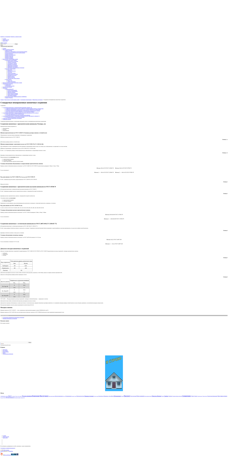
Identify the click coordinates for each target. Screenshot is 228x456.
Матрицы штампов (11, 92)
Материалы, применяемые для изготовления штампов (16, 51)
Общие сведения (8, 50)
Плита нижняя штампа (148, 396)
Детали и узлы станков (18, 396)
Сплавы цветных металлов (177, 396)
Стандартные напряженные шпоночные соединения (13, 317)
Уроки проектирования (212, 396)
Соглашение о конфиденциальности (7, 448)
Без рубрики (5, 350)
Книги (4, 352)
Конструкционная (59, 396)
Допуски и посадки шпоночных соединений (12, 118)
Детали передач (8, 79)
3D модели (5, 349)
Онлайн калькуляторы (7, 86)
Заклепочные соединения (13, 61)
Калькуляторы (6, 351)
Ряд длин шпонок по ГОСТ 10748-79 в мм (14, 113)
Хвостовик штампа (222, 396)
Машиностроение (89, 396)
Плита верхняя (133, 396)
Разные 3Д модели (9, 97)
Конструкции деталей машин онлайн (10, 59)
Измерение (35, 396)
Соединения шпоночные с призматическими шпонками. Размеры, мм (17, 107)
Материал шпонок (7, 119)
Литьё (75, 396)
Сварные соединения (12, 62)
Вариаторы (10, 69)
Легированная (68, 396)
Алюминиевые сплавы (4, 396)
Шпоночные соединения (13, 65)
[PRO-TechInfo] (3, 42)
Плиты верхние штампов (13, 93)
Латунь (64, 396)
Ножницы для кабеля (108, 396)
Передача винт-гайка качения (14, 78)
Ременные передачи (12, 70)
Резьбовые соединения (12, 64)
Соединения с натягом (12, 63)
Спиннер (170, 396)
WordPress (11, 451)
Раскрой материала (9, 53)
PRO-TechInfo (6, 450)
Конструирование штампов (8, 49)
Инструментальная (52, 396)
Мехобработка (100, 396)
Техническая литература (8, 83)
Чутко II (2, 451)
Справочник (186, 396)
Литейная (73, 396)
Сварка (166, 396)
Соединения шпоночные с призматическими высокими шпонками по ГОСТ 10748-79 (21, 112)
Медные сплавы (96, 396)
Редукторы (10, 72)
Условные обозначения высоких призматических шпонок (17, 115)
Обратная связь (6, 39)
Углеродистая (205, 396)
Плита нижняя (140, 396)
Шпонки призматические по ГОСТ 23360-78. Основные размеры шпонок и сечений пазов (24, 108)
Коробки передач (11, 76)
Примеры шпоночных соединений (10, 318)
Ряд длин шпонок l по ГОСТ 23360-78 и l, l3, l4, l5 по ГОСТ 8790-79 (19, 111)
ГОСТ (9, 396)
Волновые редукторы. (12, 75)
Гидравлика (13, 396)
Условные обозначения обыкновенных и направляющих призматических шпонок (22, 110)
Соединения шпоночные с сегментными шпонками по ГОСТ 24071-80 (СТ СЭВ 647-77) (21, 116)
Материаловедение (80, 396)
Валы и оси (10, 80)
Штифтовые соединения (13, 66)
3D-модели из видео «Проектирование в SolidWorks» (16, 96)
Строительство (199, 396)
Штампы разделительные (10, 54)
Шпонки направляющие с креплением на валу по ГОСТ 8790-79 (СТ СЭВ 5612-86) (23, 109)
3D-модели (5, 88)
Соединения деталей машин (11, 60)
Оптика (122, 396)
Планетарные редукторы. (13, 74)
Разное (162, 396)
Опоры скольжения (11, 81)
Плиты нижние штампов (13, 94)
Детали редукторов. (12, 73)
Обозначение (117, 396)
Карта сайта (5, 40)
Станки (195, 396)
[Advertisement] (36, 18)
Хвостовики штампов (12, 95)
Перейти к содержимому (5, 36)
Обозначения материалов (8, 353)
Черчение (1, 397)
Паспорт (127, 396)
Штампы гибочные (9, 57)
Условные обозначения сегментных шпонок (14, 117)
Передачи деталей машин (10, 68)
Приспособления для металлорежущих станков (12, 82)
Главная (4, 48)
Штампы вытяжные (9, 58)
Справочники (8, 84)
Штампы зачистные (9, 55)
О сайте (4, 38)
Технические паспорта (9, 85)
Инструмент (44, 396)
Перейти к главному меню (16, 36)
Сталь (192, 396)
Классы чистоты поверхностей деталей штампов (15, 52)
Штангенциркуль (10, 397)
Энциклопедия (23, 397)
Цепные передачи (11, 77)
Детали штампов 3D (9, 89)
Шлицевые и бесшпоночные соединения (16, 67)
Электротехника (17, 397)
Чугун (4, 397)
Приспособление (156, 396)
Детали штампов (27, 396)
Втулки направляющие (12, 90)
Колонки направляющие (13, 91)
